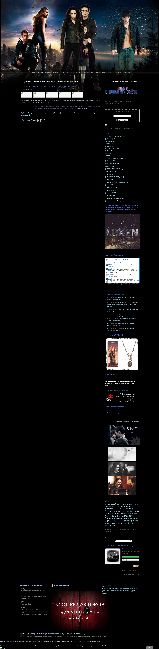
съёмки (119, 523)
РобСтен (121, 516)
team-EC (23, 612)
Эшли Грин (118, 521)
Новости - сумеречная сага (44, 113)
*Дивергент (31, 113)
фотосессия (110, 525)
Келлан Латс (118, 509)
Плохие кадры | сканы (113, 148)
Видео (62, 72)
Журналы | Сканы (116, 506)
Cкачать (111, 161)
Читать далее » (81, 108)
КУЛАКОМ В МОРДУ (115, 177)
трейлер (125, 523)
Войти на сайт (131, 81)
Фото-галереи (114, 201)
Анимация (109, 144)
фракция (89, 113)
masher (23, 607)
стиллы (113, 523)
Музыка (78, 72)
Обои (110, 72)
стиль (107, 155)
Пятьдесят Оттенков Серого (73, 633)
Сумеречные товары (115, 198)
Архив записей (109, 541)
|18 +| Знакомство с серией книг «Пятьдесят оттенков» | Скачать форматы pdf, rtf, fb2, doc (123, 304)
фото (130, 523)
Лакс (62, 633)
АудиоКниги (95, 72)
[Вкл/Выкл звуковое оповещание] (107, 260)
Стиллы (108, 153)
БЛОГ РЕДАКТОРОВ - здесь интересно (121, 169)
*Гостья (111, 139)
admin (109, 297)
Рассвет (124, 513)
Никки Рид (117, 511)
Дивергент (57, 633)
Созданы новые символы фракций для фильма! (49, 86)
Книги (104, 72)
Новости (47, 72)
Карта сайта (30, 633)
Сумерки (120, 518)
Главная (32, 72)
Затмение (127, 506)
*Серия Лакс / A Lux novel (117, 158)
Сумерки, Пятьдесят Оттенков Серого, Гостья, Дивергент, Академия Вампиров (51, 81)
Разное (111, 190)
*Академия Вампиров (116, 136)
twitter (106, 504)
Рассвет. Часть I (133, 513)
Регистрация (28, 83)
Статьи (111, 193)
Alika (22, 601)
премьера (107, 523)
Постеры (117, 72)
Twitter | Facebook (112, 163)
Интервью (109, 509)
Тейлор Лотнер (129, 518)
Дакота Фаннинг (127, 504)
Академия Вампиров (47, 633)
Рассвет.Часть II (111, 516)
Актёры (55, 72)
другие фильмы (131, 520)
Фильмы (70, 72)
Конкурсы (126, 72)
